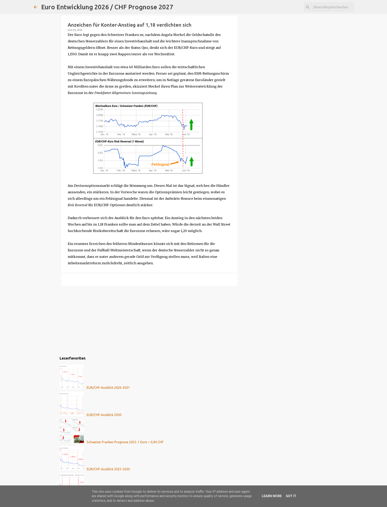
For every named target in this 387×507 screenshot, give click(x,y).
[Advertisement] (149, 320)
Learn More (272, 496)
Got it (291, 496)
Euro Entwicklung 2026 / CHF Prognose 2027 (107, 6)
